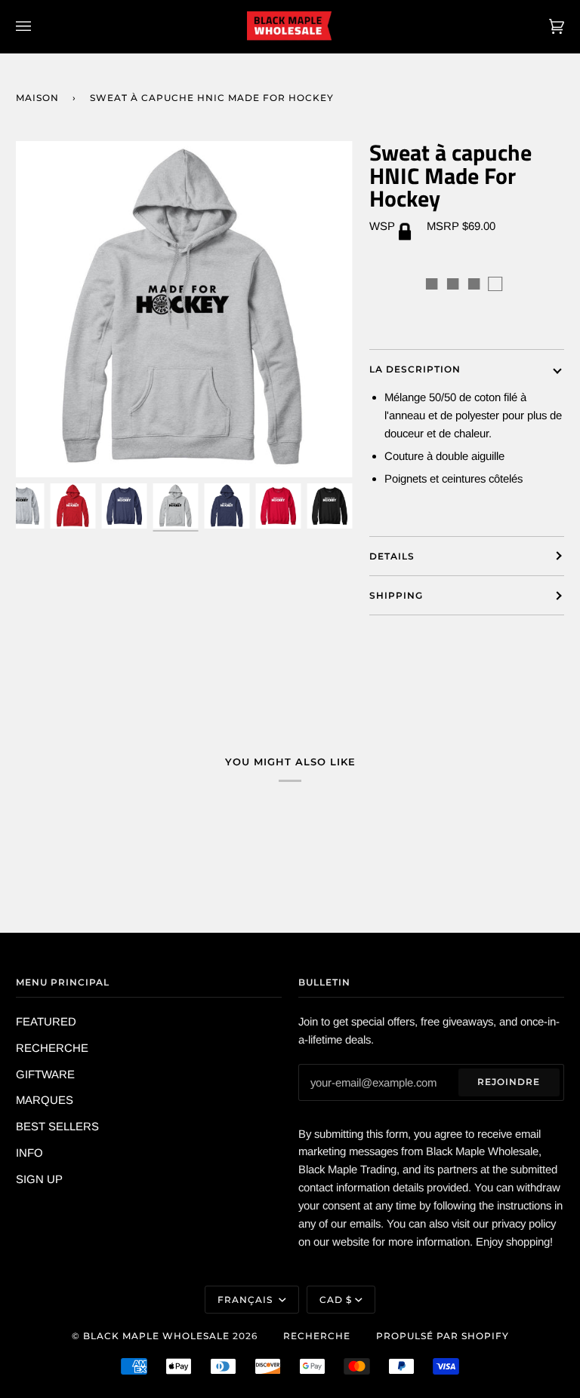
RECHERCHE (52, 1047)
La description (415, 369)
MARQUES (44, 1099)
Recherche (316, 1335)
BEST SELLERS (57, 1126)
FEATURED (46, 1021)
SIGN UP (39, 1179)
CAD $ (335, 1299)
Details (392, 556)
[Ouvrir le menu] (38, 26)
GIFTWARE (45, 1074)
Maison (37, 97)
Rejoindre (508, 1081)
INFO (29, 1152)
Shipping (396, 595)
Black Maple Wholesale (156, 1335)
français (247, 1299)
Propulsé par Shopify (442, 1335)
